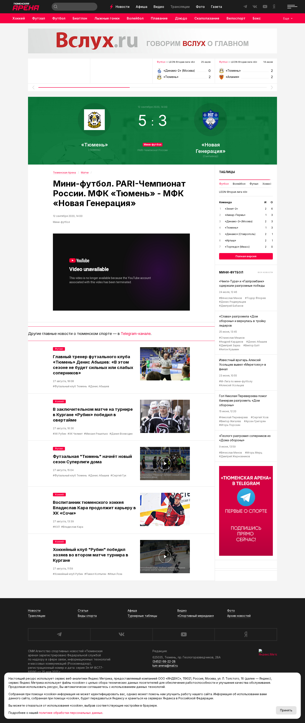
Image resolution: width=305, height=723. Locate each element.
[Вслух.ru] (152, 40)
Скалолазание (206, 18)
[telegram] (59, 634)
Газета (216, 7)
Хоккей (18, 18)
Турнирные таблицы (142, 615)
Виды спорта (87, 615)
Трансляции (180, 7)
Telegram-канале (136, 333)
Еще (286, 18)
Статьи (83, 610)
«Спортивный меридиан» (195, 615)
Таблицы (227, 172)
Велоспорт (236, 18)
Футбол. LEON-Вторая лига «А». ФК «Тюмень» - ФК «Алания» (246, 72)
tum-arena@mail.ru (165, 665)
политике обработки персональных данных (70, 712)
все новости (265, 272)
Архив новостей (239, 615)
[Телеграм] (246, 511)
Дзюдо (181, 18)
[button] (33, 87)
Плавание (159, 18)
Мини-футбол (152, 144)
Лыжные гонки (107, 18)
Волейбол (135, 18)
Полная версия (245, 256)
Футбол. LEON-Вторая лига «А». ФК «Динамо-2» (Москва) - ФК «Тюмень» (184, 72)
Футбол (58, 18)
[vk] (121, 634)
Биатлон (80, 18)
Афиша (141, 7)
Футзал (38, 18)
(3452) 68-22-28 (164, 661)
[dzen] (246, 634)
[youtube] (183, 634)
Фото (200, 7)
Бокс (257, 18)
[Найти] (56, 7)
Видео (159, 7)
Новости (122, 7)
